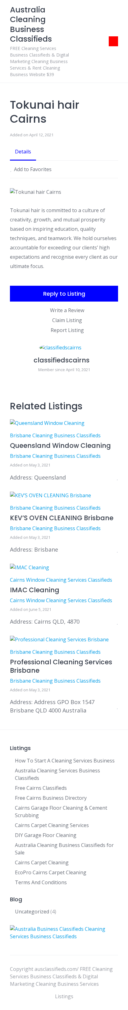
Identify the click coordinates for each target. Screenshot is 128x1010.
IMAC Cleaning (34, 589)
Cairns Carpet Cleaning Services (52, 825)
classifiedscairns (61, 360)
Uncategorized (32, 911)
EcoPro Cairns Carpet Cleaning (50, 872)
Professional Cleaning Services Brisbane (61, 666)
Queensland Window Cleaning (60, 445)
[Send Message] (116, 381)
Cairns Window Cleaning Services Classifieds (61, 579)
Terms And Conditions (41, 882)
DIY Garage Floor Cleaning (45, 835)
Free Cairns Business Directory (51, 797)
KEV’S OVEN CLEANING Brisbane (61, 517)
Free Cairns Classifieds (41, 788)
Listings (64, 996)
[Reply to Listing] (110, 477)
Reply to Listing (64, 294)
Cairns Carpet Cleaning (42, 862)
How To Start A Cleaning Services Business (65, 760)
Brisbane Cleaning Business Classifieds (55, 435)
